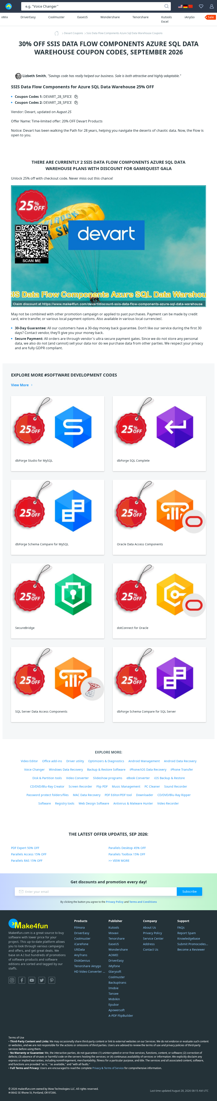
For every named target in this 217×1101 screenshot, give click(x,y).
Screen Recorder (80, 786)
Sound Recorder (175, 786)
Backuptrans (117, 983)
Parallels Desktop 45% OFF (127, 848)
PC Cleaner (152, 786)
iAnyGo (190, 17)
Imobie (113, 988)
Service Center (153, 938)
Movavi (113, 933)
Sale (211, 17)
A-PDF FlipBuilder (120, 1016)
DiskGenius (82, 960)
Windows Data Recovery (66, 769)
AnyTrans (80, 955)
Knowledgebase (188, 938)
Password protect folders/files (47, 795)
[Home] (57, 33)
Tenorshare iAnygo (87, 966)
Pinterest (51, 980)
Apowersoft (116, 1010)
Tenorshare (140, 17)
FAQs (181, 927)
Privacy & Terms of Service (108, 1068)
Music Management (126, 786)
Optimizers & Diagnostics (106, 761)
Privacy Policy (115, 902)
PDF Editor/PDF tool (118, 795)
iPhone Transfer (182, 769)
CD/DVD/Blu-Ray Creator (47, 786)
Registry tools (64, 803)
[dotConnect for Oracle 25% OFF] (159, 592)
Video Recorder (168, 803)
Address (149, 944)
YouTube (31, 980)
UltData (79, 949)
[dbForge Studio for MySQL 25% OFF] (57, 425)
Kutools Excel (166, 19)
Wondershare (110, 17)
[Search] (166, 6)
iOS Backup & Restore (169, 778)
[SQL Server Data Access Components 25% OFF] (57, 676)
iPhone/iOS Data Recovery (148, 769)
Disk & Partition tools (47, 778)
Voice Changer (34, 769)
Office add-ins (52, 761)
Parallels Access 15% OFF (28, 854)
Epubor (113, 1005)
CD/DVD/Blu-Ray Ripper (174, 795)
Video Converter (77, 778)
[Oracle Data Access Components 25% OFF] (159, 509)
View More (20, 385)
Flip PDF (102, 786)
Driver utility (75, 761)
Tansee (113, 994)
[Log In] (211, 6)
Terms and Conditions (143, 902)
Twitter (41, 980)
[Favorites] (201, 6)
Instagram (11, 980)
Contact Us (150, 949)
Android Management (144, 761)
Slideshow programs (107, 778)
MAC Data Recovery (86, 795)
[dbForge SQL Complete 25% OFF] (159, 425)
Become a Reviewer (191, 949)
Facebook (21, 980)
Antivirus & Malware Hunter (133, 803)
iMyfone (114, 966)
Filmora (79, 927)
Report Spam (186, 933)
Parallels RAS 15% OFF (26, 861)
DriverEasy (28, 17)
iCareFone (81, 944)
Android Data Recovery (180, 761)
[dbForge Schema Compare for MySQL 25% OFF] (57, 509)
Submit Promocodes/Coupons (193, 944)
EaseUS (82, 17)
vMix (4, 17)
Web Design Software (94, 803)
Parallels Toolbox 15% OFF (126, 854)
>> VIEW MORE (118, 861)
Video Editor (29, 761)
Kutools (113, 927)
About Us (149, 927)
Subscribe (189, 891)
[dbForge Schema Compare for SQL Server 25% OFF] (159, 676)
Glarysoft (114, 971)
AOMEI (113, 955)
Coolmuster (56, 17)
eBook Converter (138, 778)
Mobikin (114, 999)
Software (44, 803)
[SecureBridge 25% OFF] (57, 592)
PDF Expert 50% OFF (25, 848)
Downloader (144, 795)
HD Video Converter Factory (89, 971)
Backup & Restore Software (106, 769)
